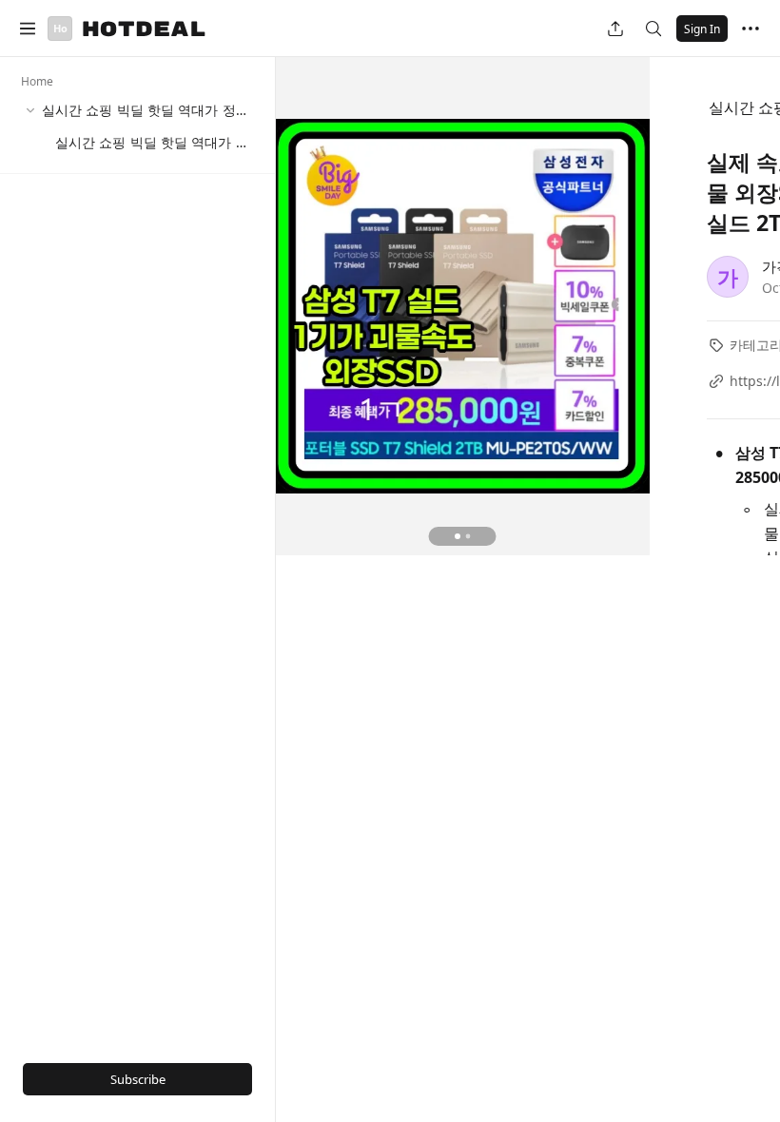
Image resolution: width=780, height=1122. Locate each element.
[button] (27, 28)
